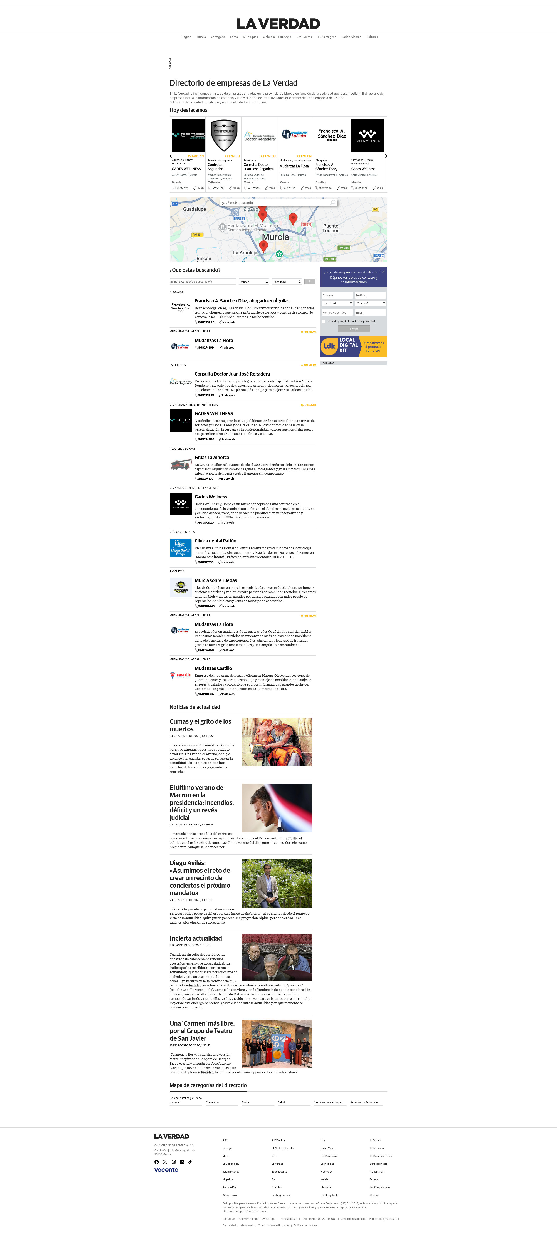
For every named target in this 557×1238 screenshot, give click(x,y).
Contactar (229, 1219)
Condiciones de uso (353, 1219)
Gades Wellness (211, 496)
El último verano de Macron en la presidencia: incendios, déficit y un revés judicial (202, 802)
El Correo (375, 1140)
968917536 (206, 562)
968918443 (206, 606)
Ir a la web (228, 322)
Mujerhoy (228, 1179)
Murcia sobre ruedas (216, 580)
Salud (281, 1102)
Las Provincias (329, 1156)
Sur (273, 1156)
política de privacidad (363, 321)
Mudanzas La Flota (214, 340)
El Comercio (377, 1148)
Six (273, 1179)
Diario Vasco (328, 1148)
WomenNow (230, 1195)
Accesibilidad (289, 1219)
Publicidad (229, 1225)
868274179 (205, 478)
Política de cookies (305, 1225)
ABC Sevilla (278, 1140)
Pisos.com (326, 1187)
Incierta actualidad (196, 938)
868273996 (325, 188)
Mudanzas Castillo (213, 668)
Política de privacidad (382, 1219)
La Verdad (277, 1164)
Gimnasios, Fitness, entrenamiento (194, 404)
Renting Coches (281, 1195)
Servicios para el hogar (328, 1102)
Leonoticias (327, 1164)
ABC (225, 1140)
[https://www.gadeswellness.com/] (383, 191)
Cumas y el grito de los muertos (200, 725)
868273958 (253, 188)
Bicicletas (177, 571)
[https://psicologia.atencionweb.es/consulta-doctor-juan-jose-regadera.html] (276, 191)
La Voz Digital (231, 1164)
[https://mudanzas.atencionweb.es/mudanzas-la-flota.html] (311, 191)
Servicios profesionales (364, 1102)
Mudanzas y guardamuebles (190, 331)
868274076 (181, 188)
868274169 (289, 188)
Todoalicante (279, 1171)
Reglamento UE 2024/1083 (319, 1219)
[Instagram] (174, 1162)
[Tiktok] (190, 1162)
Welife (324, 1179)
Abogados (177, 292)
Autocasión (229, 1187)
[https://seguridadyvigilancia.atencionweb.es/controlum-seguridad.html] (240, 191)
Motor (245, 1102)
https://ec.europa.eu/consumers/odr (244, 1211)
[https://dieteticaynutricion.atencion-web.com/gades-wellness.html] (204, 191)
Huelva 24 (327, 1171)
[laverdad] (278, 23)
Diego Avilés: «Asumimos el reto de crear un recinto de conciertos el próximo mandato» (200, 877)
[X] (165, 1162)
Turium (374, 1179)
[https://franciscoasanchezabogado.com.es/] (347, 191)
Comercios (212, 1102)
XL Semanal (376, 1171)
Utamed (374, 1195)
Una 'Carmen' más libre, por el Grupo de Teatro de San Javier (202, 1030)
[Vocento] (166, 1170)
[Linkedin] (182, 1162)
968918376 (206, 694)
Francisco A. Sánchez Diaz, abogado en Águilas (242, 300)
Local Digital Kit (330, 1195)
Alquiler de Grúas (182, 448)
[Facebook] (156, 1162)
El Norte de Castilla (283, 1148)
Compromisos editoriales (273, 1225)
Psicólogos (178, 365)
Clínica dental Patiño (215, 540)
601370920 (361, 188)
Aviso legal (269, 1219)
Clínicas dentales (182, 531)
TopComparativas (380, 1187)
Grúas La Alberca (212, 457)
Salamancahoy (231, 1171)
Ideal (225, 1156)
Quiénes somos (248, 1219)
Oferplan (277, 1187)
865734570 (217, 188)
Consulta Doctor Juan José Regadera (232, 373)
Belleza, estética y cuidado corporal (186, 1100)
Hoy (323, 1140)
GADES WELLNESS (214, 413)
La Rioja (227, 1148)
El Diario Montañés (381, 1156)
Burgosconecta (378, 1164)
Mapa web (247, 1225)
